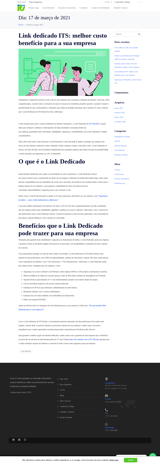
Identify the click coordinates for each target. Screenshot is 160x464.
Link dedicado (26, 351)
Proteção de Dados (121, 155)
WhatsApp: (109, 428)
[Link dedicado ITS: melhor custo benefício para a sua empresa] (64, 72)
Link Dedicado (48, 8)
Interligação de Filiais (122, 137)
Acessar (117, 170)
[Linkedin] (19, 439)
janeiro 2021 (118, 117)
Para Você (22, 2)
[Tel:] (106, 410)
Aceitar (131, 460)
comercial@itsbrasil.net (113, 402)
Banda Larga (33, 8)
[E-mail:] (106, 395)
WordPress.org (119, 183)
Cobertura (84, 8)
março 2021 (118, 108)
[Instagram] (25, 439)
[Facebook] (13, 439)
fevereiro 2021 (119, 113)
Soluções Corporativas (67, 8)
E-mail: (108, 399)
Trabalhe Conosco (120, 8)
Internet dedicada (120, 146)
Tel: (106, 413)
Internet (117, 141)
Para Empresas (35, 2)
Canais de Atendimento (100, 8)
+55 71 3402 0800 (111, 416)
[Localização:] (106, 379)
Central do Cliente (122, 2)
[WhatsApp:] (106, 424)
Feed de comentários (121, 179)
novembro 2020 (120, 122)
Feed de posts (119, 174)
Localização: (110, 383)
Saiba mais (113, 460)
